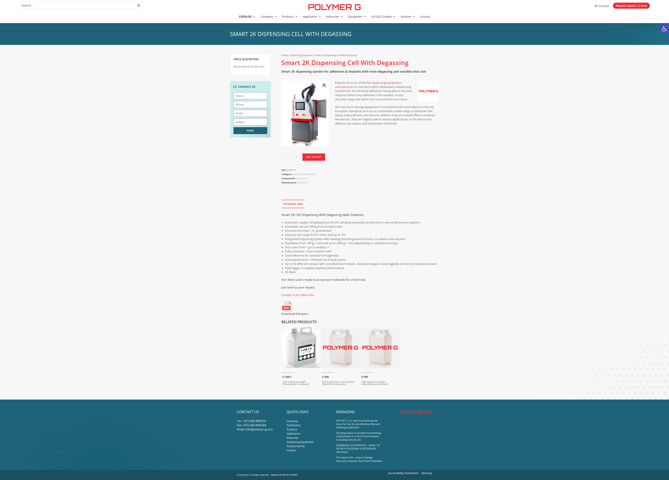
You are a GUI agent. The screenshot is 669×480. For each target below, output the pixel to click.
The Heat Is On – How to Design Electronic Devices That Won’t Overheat (359, 459)
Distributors (294, 425)
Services (406, 16)
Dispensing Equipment (301, 55)
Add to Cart (314, 157)
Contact (425, 16)
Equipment (355, 16)
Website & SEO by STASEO (284, 474)
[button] (664, 28)
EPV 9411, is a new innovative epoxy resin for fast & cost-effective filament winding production (358, 424)
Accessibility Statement (403, 473)
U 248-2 (286, 376)
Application (310, 16)
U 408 (325, 376)
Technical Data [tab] (293, 204)
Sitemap (426, 473)
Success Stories (296, 446)
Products (288, 16)
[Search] (138, 5)
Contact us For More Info (297, 295)
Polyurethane (288, 372)
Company (267, 16)
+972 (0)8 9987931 (254, 421)
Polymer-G (301, 178)
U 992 (364, 376)
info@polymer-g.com (259, 429)
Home (284, 55)
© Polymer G (243, 474)
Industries (332, 16)
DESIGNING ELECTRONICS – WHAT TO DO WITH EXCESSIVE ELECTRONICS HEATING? (358, 449)
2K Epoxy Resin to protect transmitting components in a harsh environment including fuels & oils (358, 436)
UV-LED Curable (381, 16)
